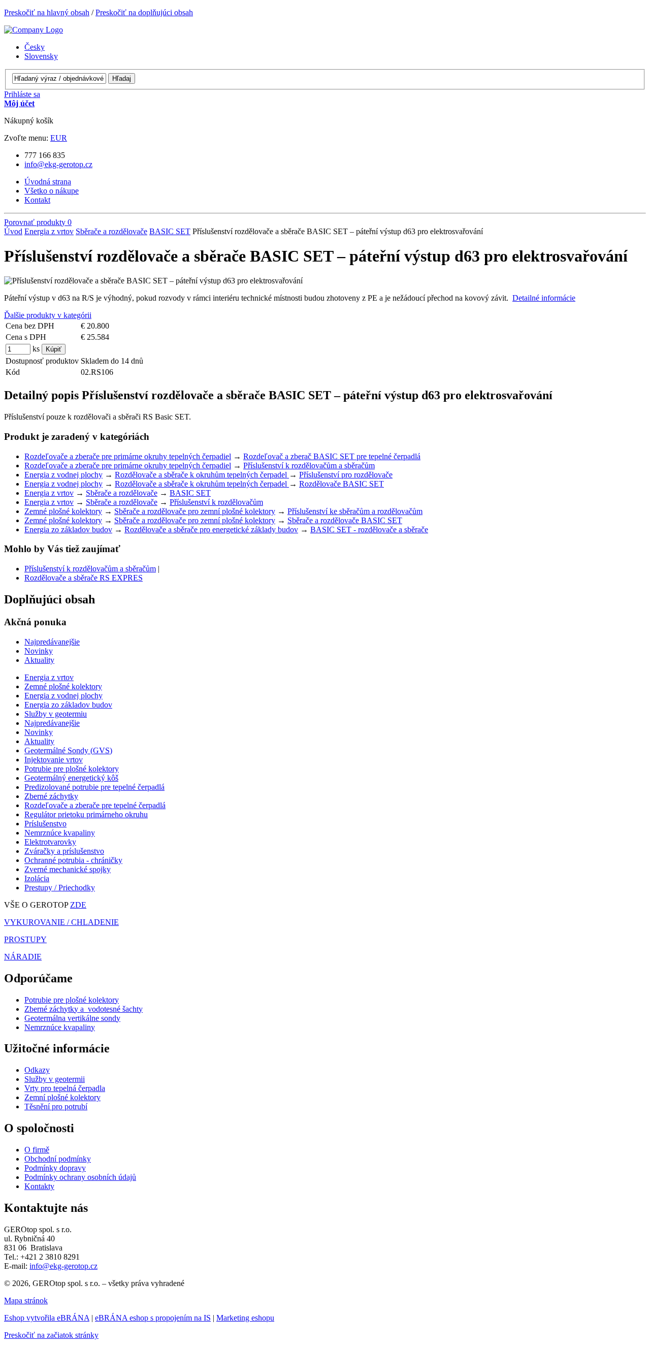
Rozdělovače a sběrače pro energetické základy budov (211, 529)
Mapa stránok (26, 1300)
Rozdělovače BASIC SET (341, 483)
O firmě (36, 1149)
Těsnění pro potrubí (55, 1106)
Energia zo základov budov (68, 529)
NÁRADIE (23, 956)
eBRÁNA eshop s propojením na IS (153, 1317)
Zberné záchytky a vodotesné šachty (83, 1009)
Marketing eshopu (245, 1317)
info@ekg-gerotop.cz (58, 164)
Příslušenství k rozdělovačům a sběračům (309, 465)
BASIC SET (169, 231)
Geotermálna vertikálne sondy (72, 1018)
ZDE (78, 905)
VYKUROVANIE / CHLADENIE (61, 922)
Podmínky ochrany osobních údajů (80, 1177)
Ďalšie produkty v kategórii (47, 315)
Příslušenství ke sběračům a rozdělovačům (354, 511)
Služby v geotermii (54, 1079)
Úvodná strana (47, 181)
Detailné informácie (543, 298)
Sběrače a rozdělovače (111, 231)
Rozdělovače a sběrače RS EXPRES (83, 577)
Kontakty (39, 1186)
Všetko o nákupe (51, 190)
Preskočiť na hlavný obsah (46, 12)
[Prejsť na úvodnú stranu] (33, 29)
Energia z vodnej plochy (63, 474)
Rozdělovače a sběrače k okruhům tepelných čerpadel (202, 474)
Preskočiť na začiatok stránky (51, 1335)
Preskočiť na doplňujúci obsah (144, 12)
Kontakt (37, 200)
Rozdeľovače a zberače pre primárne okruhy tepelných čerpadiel (127, 456)
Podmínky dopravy (55, 1168)
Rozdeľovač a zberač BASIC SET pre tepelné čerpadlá (331, 456)
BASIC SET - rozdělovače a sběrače (369, 529)
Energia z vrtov (49, 231)
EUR (58, 138)
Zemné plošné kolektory (63, 511)
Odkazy (37, 1070)
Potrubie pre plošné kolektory (71, 1000)
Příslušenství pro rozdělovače (346, 474)
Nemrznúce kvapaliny (59, 1027)
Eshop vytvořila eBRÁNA (46, 1317)
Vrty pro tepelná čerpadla (64, 1088)
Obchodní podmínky (57, 1158)
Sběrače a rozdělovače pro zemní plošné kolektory (194, 511)
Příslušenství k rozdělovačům (216, 502)
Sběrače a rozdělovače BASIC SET (344, 520)
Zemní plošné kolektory (62, 1097)
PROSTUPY (25, 939)
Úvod (13, 231)
